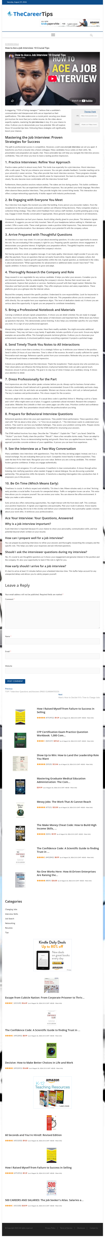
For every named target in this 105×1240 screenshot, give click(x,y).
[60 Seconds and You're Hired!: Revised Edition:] (51, 1122)
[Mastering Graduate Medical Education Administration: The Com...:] (20, 787)
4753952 (49, 718)
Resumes (9, 928)
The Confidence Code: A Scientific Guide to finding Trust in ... (42, 1030)
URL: (77, 115)
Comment (10, 599)
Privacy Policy (50, 1228)
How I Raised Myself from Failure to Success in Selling (38, 1167)
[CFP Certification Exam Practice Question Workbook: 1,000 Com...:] (20, 740)
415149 (17, 1003)
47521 (48, 807)
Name (8, 636)
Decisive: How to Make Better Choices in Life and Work (39, 1062)
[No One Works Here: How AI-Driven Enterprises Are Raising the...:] (20, 880)
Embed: (77, 124)
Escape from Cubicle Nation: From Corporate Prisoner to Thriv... (45, 997)
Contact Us (94, 1228)
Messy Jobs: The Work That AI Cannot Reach (64, 801)
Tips (7, 933)
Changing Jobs (11, 909)
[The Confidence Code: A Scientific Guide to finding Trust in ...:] (20, 856)
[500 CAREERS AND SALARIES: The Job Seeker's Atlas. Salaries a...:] (51, 1188)
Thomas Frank (90, 112)
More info (90, 718)
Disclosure (81, 1228)
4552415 (18, 1068)
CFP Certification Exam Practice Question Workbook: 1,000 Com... (62, 733)
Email (8, 652)
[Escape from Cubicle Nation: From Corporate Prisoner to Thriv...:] (51, 985)
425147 (49, 741)
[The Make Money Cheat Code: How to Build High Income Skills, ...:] (20, 833)
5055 (48, 834)
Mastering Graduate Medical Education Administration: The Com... (61, 780)
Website (8, 666)
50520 (48, 764)
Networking (10, 923)
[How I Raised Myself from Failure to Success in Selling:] (20, 717)
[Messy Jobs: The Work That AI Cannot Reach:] (20, 810)
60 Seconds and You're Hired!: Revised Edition (33, 1135)
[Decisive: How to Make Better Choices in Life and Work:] (51, 1050)
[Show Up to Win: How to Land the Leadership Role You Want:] (20, 763)
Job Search (9, 919)
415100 (17, 1206)
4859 (48, 881)
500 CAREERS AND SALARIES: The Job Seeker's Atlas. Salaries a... (44, 1200)
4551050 (18, 1141)
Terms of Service (66, 1228)
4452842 (49, 857)
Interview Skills (12, 44)
